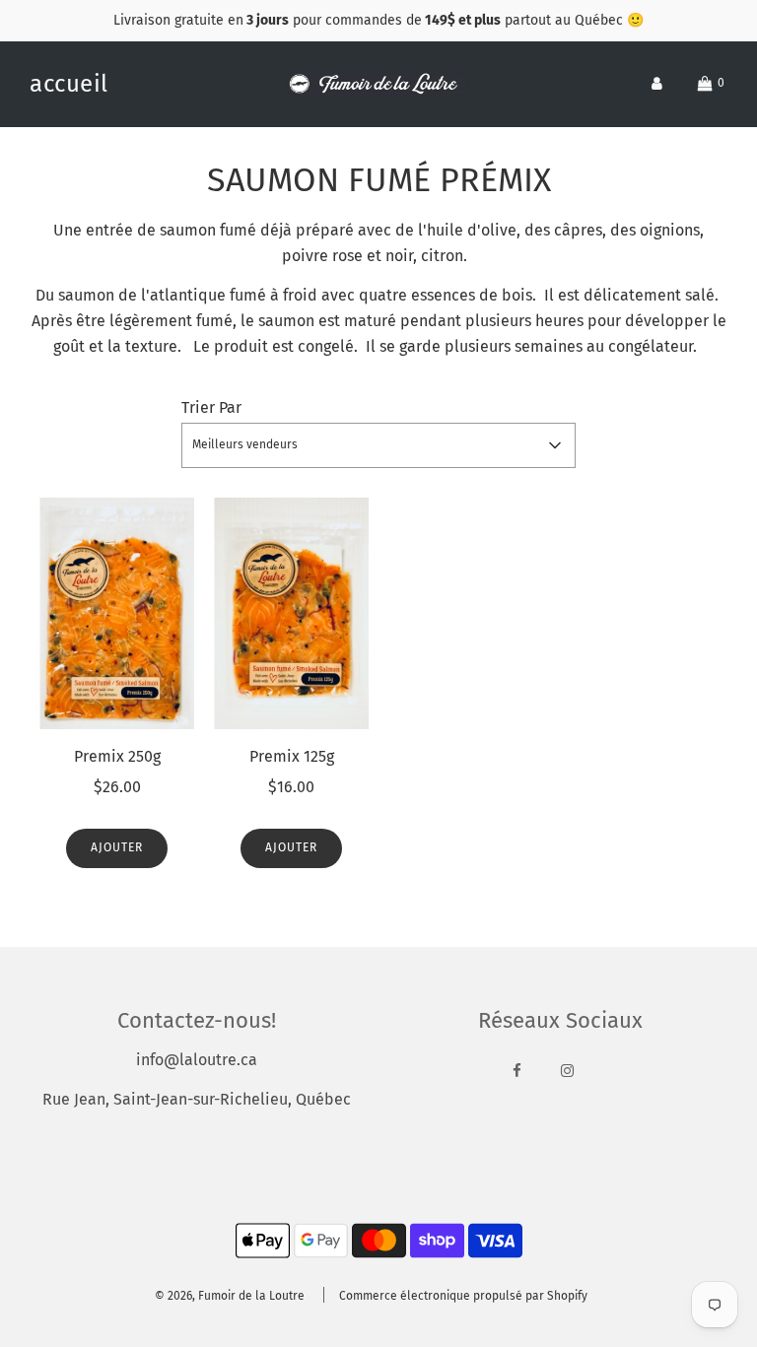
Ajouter (117, 847)
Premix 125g (291, 756)
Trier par (211, 407)
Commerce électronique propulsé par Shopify (463, 1296)
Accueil (69, 84)
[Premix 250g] (116, 614)
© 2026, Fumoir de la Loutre (230, 1296)
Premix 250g (117, 756)
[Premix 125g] (291, 614)
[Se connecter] (657, 83)
